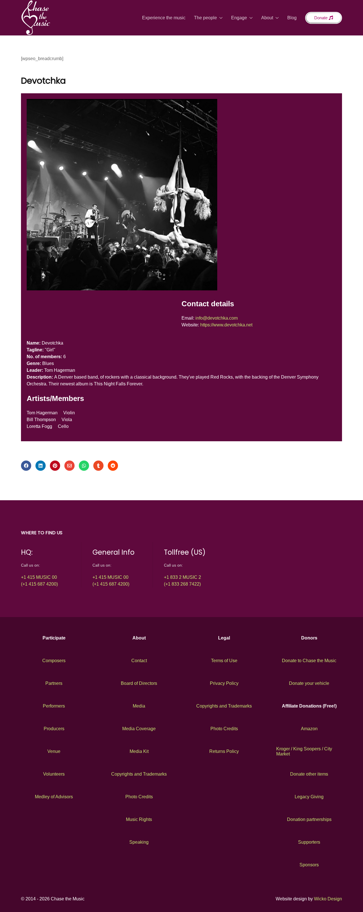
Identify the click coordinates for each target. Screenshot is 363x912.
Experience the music (163, 17)
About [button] (267, 17)
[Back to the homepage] (35, 17)
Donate (321, 17)
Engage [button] (239, 17)
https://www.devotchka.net (226, 324)
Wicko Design (328, 898)
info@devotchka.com (216, 318)
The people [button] (205, 17)
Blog (292, 17)
